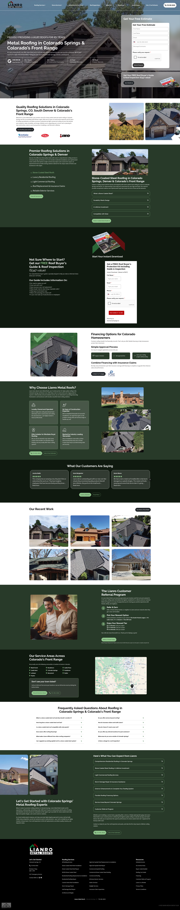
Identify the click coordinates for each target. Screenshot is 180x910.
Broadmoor (51, 668)
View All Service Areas (39, 693)
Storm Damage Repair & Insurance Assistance (110, 782)
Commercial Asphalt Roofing (96, 869)
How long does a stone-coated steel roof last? (49, 722)
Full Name (110, 275)
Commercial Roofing (94, 876)
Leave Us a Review (141, 882)
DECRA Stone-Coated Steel (69, 872)
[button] (30, 479)
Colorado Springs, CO (35, 862)
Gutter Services (93, 882)
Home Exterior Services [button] (75, 5)
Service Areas (136, 5)
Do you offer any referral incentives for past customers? (114, 732)
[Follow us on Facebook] (41, 877)
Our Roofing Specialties (25, 129)
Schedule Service (140, 862)
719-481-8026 (170, 5)
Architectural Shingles (68, 893)
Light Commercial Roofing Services (106, 775)
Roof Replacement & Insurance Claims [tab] (48, 186)
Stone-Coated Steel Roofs (101, 221)
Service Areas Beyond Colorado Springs (108, 802)
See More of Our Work (143, 510)
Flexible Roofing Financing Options (106, 795)
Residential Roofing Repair (69, 879)
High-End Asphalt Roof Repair (97, 865)
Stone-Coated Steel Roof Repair (70, 869)
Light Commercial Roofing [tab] (43, 181)
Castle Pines (67, 668)
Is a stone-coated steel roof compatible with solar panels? (52, 727)
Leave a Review (85, 495)
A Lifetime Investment (100, 207)
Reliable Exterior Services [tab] (42, 190)
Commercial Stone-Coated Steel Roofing (100, 872)
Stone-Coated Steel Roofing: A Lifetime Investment (112, 768)
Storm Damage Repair (68, 886)
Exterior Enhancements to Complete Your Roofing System (114, 788)
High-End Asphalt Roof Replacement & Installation (102, 862)
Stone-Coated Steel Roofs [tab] (42, 172)
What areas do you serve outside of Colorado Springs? (113, 736)
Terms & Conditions (141, 889)
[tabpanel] (121, 186)
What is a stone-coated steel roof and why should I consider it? (54, 718)
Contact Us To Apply (98, 374)
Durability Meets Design (101, 200)
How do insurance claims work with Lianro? (110, 722)
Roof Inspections (95, 5)
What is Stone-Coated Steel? (103, 193)
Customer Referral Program (104, 809)
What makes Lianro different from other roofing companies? (53, 736)
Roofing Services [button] (39, 5)
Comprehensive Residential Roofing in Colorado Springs (113, 761)
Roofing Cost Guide (141, 872)
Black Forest (34, 668)
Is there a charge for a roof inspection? (109, 741)
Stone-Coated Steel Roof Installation (71, 865)
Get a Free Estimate (152, 5)
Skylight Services (93, 886)
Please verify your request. (142, 52)
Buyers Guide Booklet (141, 869)
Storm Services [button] (56, 5)
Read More (96, 495)
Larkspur (33, 673)
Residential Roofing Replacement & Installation (74, 876)
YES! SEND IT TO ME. (116, 313)
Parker (66, 673)
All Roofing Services (67, 862)
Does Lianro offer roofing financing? (46, 732)
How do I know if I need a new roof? (108, 727)
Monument (51, 673)
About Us (108, 5)
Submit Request (138, 65)
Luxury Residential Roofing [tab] (43, 177)
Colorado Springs (52, 670)
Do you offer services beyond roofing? (109, 718)
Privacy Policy (139, 886)
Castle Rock (34, 670)
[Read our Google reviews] (39, 877)
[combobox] (136, 42)
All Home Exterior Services (96, 879)
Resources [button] (121, 5)
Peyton (33, 676)
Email (109, 283)
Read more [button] (35, 485)
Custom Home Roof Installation (70, 882)
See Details (128, 83)
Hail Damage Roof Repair (68, 889)
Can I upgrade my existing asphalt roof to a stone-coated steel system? (56, 741)
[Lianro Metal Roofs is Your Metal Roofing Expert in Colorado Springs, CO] (41, 849)
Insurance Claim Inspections (96, 889)
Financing (138, 876)
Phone (109, 290)
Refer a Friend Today (109, 639)
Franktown (67, 670)
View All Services (36, 196)
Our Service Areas (140, 865)
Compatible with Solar (100, 214)
